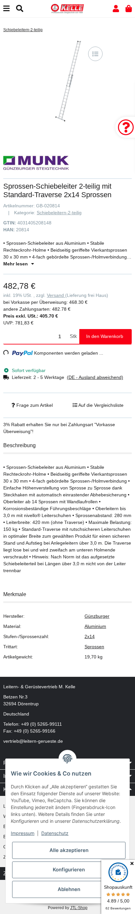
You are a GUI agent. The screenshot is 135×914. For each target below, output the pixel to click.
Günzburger (97, 616)
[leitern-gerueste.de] (67, 8)
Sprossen (94, 646)
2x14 (90, 636)
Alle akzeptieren (68, 850)
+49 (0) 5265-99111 (41, 724)
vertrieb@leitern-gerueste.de (33, 741)
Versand (56, 295)
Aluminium (95, 626)
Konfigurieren (69, 869)
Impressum (22, 833)
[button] (116, 8)
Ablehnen (69, 889)
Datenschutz (54, 833)
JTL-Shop (78, 907)
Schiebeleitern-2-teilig (59, 212)
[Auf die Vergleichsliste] (95, 54)
